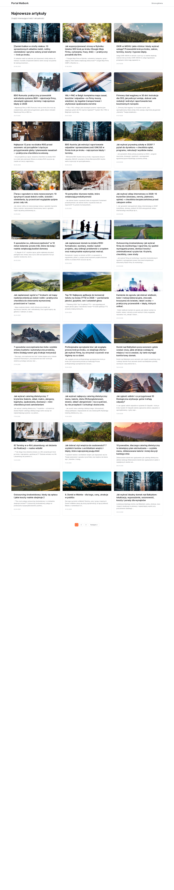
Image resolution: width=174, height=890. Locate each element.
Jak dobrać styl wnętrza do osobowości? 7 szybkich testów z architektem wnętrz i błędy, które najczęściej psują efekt (86, 448)
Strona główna (157, 3)
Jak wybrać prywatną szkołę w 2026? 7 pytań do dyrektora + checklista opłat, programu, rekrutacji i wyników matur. (135, 147)
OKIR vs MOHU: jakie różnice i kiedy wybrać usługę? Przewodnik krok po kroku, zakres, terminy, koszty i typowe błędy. (137, 49)
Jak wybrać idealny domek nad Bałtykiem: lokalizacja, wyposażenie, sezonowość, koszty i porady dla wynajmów (136, 497)
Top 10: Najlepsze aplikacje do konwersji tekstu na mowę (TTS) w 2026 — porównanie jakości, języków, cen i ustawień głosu (87, 298)
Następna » (94, 525)
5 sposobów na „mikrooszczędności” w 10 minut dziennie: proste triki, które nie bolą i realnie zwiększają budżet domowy (34, 246)
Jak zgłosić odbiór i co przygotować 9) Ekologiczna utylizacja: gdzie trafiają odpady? (135, 399)
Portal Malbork (20, 3)
